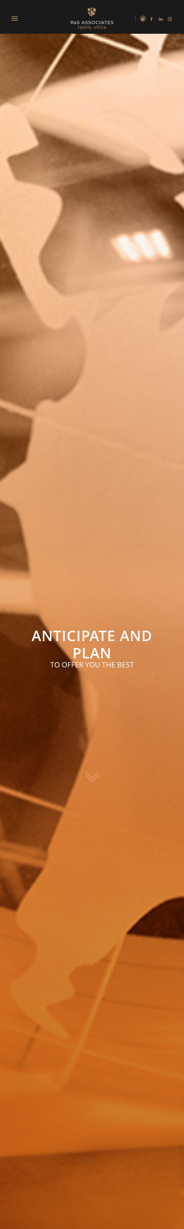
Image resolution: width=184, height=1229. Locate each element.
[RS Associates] (92, 19)
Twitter (142, 19)
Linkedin (160, 19)
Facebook (151, 19)
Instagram (169, 19)
